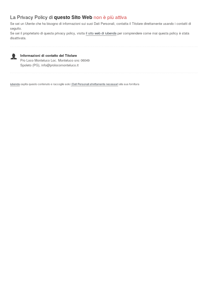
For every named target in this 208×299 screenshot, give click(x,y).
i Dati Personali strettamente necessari (94, 84)
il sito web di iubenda (101, 33)
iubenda (15, 84)
